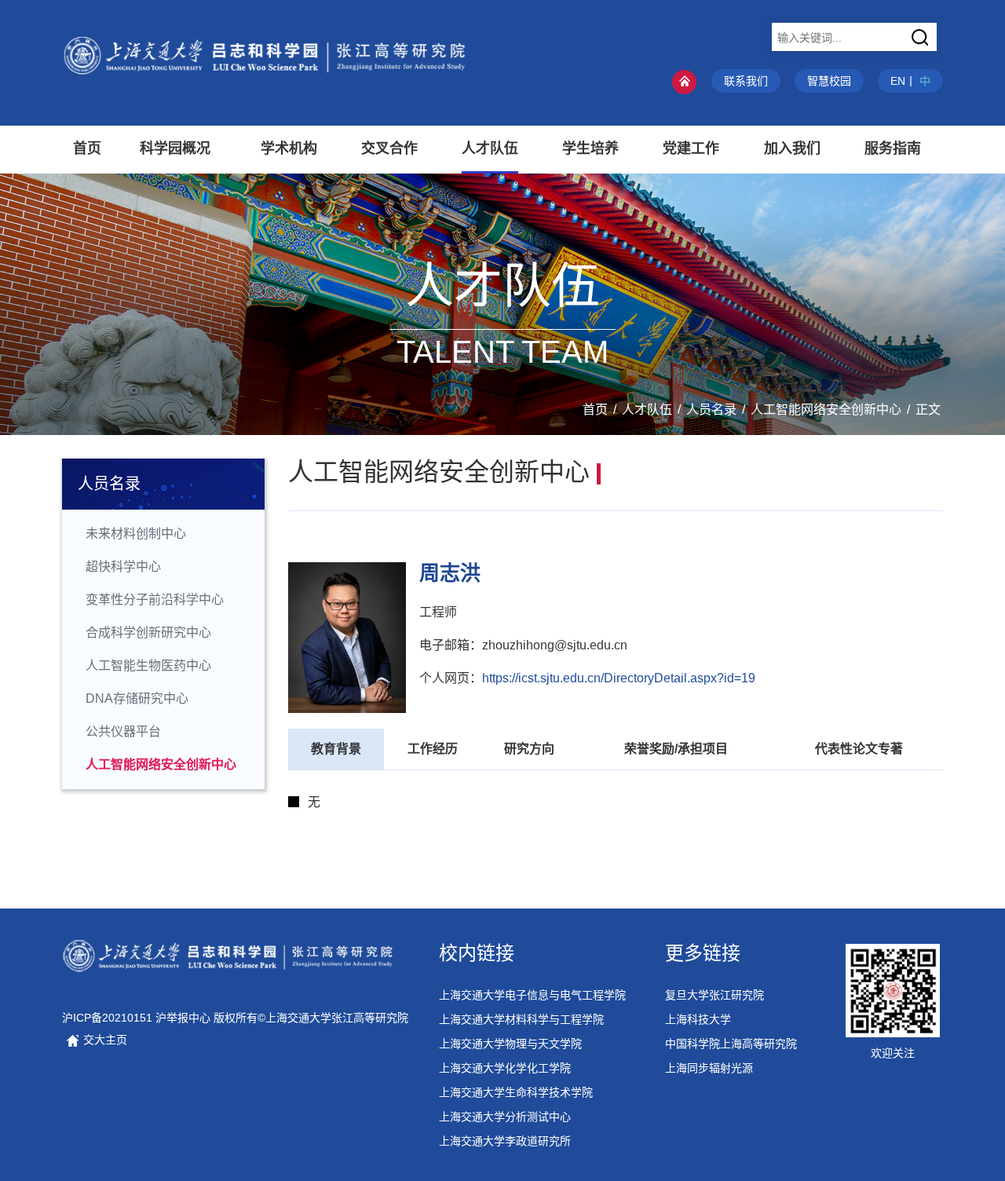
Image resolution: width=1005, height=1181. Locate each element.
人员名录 (711, 409)
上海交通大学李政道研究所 (505, 1141)
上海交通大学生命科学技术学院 (516, 1092)
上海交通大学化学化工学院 (505, 1068)
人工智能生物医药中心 (148, 665)
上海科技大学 (698, 1019)
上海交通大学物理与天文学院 (510, 1043)
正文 (928, 409)
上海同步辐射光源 (709, 1068)
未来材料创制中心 (136, 533)
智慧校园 (829, 81)
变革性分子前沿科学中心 (155, 599)
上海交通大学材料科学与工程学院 (521, 1019)
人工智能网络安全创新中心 (826, 409)
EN (897, 81)
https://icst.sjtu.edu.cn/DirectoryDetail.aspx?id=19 (618, 678)
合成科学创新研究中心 (148, 632)
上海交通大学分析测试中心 (505, 1116)
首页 (595, 409)
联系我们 (746, 81)
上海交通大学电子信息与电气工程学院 (532, 995)
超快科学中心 (123, 566)
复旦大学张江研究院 (714, 995)
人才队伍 (647, 409)
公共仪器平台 (123, 731)
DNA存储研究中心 (137, 698)
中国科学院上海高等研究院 (731, 1043)
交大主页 (103, 1039)
